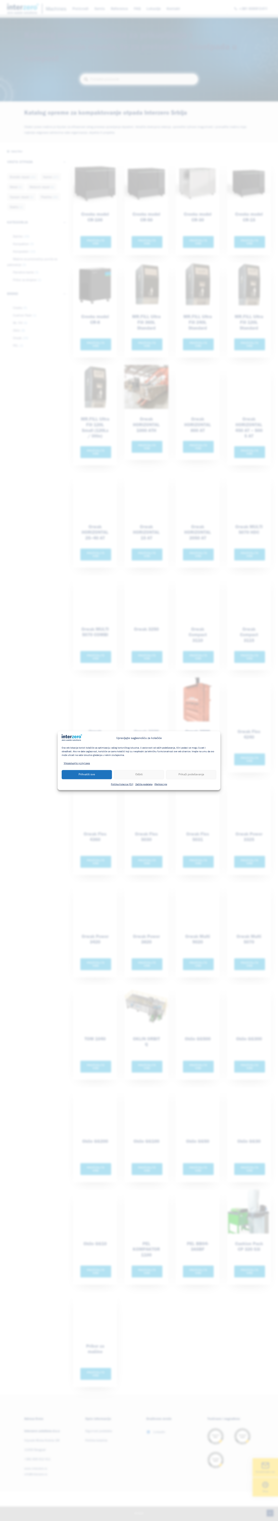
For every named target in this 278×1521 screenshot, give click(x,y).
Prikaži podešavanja (191, 774)
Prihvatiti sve (87, 774)
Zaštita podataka (143, 784)
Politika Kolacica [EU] (122, 784)
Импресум (160, 784)
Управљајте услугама (77, 763)
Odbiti (139, 774)
